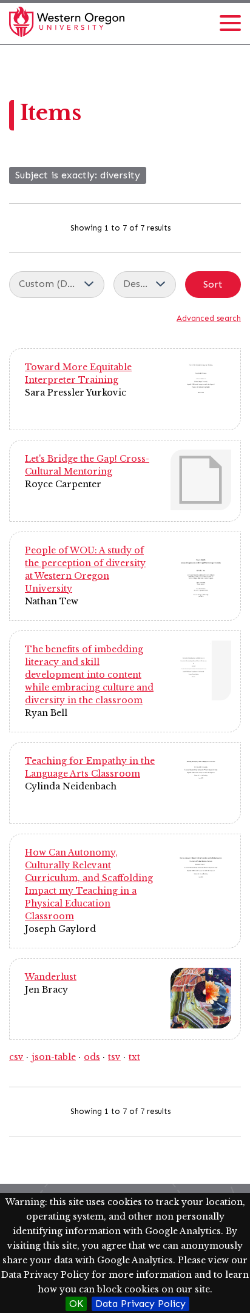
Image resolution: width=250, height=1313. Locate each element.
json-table (54, 1056)
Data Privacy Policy (140, 1303)
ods (92, 1056)
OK (76, 1303)
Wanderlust (50, 976)
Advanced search (209, 318)
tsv (114, 1056)
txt (134, 1056)
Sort (213, 284)
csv (16, 1056)
